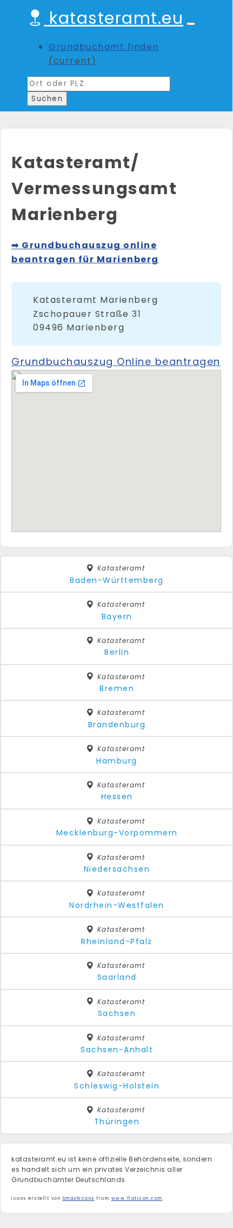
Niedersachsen (117, 869)
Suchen (47, 99)
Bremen (116, 688)
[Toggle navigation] (191, 23)
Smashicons (79, 1199)
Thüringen (117, 1121)
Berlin (116, 652)
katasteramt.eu (113, 18)
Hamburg (116, 760)
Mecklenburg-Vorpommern (117, 832)
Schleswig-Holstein (116, 1085)
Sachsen (117, 1013)
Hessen (117, 796)
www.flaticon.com (137, 1199)
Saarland (117, 977)
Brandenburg (117, 724)
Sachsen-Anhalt (117, 1049)
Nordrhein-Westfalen (116, 905)
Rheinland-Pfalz (116, 941)
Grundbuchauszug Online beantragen (116, 361)
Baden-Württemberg (117, 580)
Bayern (117, 616)
